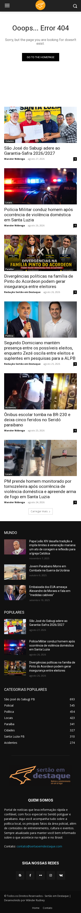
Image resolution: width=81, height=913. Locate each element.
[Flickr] (40, 875)
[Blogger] (20, 875)
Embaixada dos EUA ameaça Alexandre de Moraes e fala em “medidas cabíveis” (49, 591)
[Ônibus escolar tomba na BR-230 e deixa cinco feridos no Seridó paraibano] (40, 391)
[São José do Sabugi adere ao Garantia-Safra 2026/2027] (40, 125)
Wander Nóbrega (14, 158)
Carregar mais (39, 511)
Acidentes (10, 407)
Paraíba (9, 269)
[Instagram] (51, 875)
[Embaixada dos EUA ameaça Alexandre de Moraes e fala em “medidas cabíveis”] (15, 592)
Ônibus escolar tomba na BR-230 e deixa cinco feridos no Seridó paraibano (37, 419)
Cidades (9, 141)
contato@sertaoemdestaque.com (39, 846)
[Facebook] (30, 875)
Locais (8, 202)
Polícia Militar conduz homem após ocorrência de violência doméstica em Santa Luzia (38, 214)
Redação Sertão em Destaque (22, 292)
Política (9, 335)
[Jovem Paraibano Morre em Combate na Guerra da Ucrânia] (15, 572)
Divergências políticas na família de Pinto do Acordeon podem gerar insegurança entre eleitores (38, 281)
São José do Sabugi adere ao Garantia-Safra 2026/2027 (32, 151)
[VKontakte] (61, 875)
